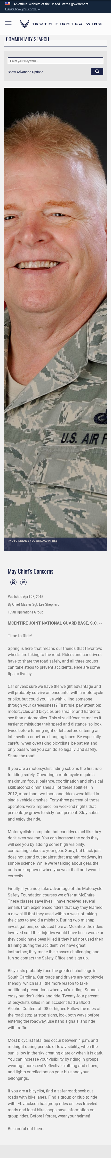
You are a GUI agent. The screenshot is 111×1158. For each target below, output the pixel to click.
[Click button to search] (97, 71)
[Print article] (13, 582)
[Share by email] (23, 582)
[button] (23, 9)
